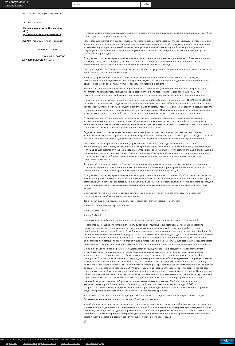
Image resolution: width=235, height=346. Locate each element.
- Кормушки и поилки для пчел (42, 41)
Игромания (11, 343)
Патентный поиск (14, 5)
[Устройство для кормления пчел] (85, 322)
